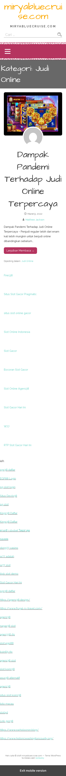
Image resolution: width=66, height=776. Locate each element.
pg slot (4, 504)
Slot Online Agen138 (16, 388)
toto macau (7, 703)
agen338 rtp (7, 634)
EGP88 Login (8, 478)
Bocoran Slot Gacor (16, 369)
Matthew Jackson (34, 219)
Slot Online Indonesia (17, 331)
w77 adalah (7, 556)
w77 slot (5, 565)
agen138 (5, 617)
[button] (7, 51)
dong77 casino (9, 547)
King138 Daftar (8, 513)
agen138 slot (8, 660)
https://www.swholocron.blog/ (19, 729)
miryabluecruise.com (33, 11)
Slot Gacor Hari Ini (15, 407)
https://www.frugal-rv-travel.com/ (21, 608)
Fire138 (8, 275)
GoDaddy (40, 758)
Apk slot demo (9, 573)
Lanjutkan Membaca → (20, 250)
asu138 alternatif (10, 677)
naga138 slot (8, 625)
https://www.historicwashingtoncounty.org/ (27, 738)
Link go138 (6, 721)
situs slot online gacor (17, 313)
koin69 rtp (6, 651)
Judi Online (27, 261)
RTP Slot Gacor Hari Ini (17, 445)
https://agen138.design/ (15, 599)
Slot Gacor (10, 350)
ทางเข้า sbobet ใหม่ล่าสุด (15, 530)
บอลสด (4, 539)
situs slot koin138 (10, 695)
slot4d (4, 712)
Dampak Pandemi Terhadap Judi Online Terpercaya (33, 179)
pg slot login (7, 487)
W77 (7, 426)
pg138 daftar (7, 469)
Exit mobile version (33, 770)
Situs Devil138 (8, 495)
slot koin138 (7, 669)
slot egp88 (7, 643)
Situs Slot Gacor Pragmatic (20, 294)
